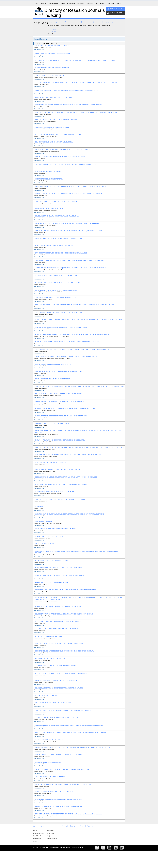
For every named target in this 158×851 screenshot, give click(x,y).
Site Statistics (38, 836)
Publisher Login (116, 13)
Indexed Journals (38, 833)
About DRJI (50, 830)
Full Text (41, 49)
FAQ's (49, 836)
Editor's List (37, 839)
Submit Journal (116, 9)
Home (35, 830)
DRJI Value (50, 833)
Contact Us (37, 841)
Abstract (36, 49)
